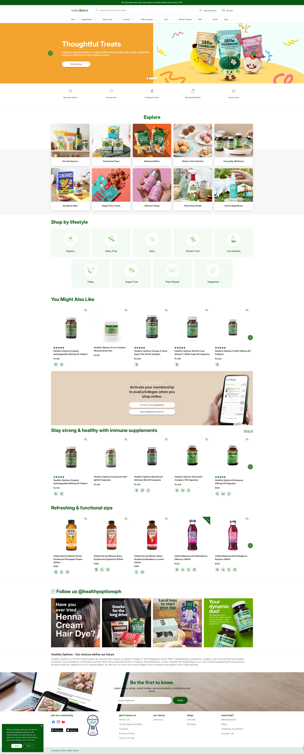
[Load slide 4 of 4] (155, 78)
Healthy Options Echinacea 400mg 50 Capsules (229, 482)
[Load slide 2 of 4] (151, 78)
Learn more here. (28, 740)
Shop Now (76, 64)
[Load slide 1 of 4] (148, 78)
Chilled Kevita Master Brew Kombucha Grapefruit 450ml (108, 557)
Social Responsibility (130, 724)
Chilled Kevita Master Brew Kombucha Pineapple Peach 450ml (67, 559)
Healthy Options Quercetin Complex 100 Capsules (188, 478)
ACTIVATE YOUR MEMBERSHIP (152, 405)
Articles (191, 720)
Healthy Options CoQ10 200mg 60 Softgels (233, 352)
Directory (158, 720)
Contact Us (227, 733)
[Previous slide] (50, 53)
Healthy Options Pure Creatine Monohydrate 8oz (110, 349)
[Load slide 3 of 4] (153, 78)
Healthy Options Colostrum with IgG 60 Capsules (110, 478)
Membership (228, 720)
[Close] (41, 726)
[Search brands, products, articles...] (97, 10)
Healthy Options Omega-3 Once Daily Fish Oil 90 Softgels (150, 352)
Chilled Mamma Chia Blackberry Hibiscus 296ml (191, 557)
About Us (124, 720)
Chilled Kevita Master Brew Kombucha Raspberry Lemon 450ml (149, 559)
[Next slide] (253, 53)
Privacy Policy (127, 733)
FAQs (224, 724)
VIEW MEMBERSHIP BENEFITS (152, 412)
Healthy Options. (72, 750)
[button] (88, 20)
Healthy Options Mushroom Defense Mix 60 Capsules (148, 478)
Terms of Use (126, 738)
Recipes (191, 724)
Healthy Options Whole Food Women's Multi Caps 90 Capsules (192, 352)
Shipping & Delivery (232, 728)
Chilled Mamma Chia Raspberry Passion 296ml (231, 557)
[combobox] (143, 10)
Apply (180, 700)
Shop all (248, 430)
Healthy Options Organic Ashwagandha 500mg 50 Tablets (70, 352)
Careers (123, 728)
